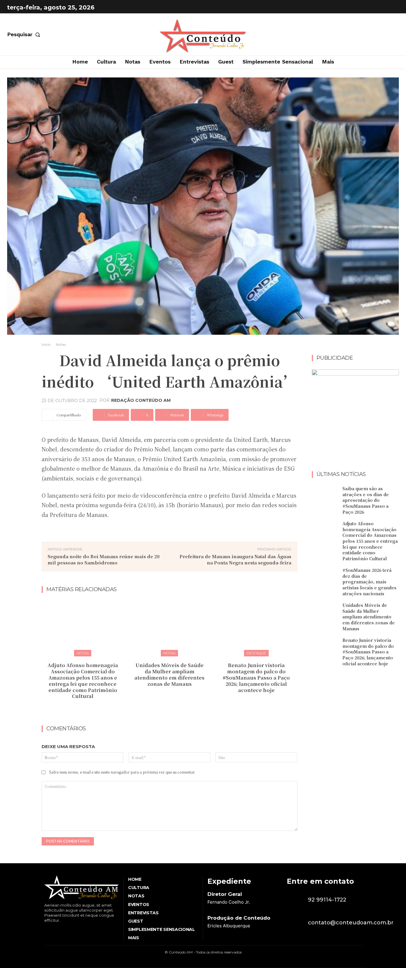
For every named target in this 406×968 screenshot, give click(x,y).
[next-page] (173, 709)
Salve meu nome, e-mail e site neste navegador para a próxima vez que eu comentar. (122, 772)
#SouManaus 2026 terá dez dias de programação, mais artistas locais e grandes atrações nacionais (369, 581)
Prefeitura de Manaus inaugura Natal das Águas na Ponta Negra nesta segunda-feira (235, 559)
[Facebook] (378, 7)
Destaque (256, 653)
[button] (25, 34)
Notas (61, 344)
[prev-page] (163, 709)
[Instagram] (393, 7)
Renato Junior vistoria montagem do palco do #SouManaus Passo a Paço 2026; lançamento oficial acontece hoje (256, 677)
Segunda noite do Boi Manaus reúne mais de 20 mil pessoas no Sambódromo (104, 559)
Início (46, 344)
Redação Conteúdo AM (141, 400)
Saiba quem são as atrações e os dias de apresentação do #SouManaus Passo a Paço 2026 (365, 500)
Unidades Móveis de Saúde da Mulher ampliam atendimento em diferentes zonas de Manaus (169, 674)
